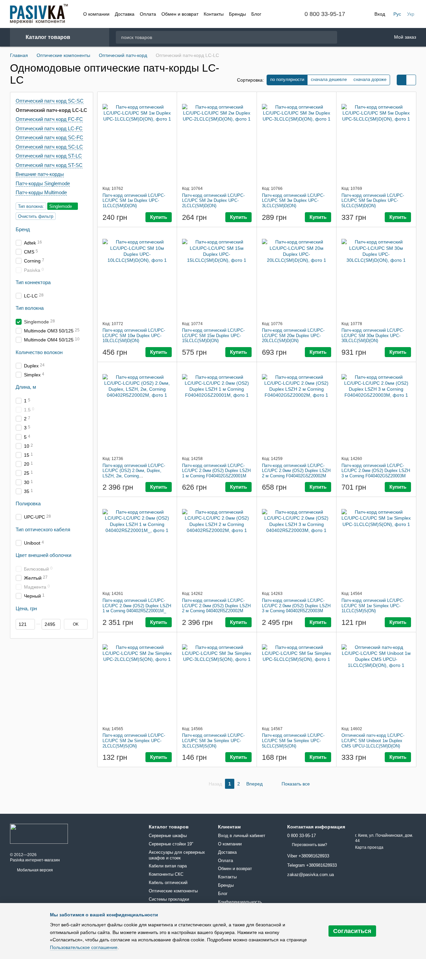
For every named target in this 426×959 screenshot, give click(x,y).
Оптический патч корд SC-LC (49, 146)
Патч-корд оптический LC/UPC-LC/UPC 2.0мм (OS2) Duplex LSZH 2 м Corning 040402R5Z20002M (216, 605)
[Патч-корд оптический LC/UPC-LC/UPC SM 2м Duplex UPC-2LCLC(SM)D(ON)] (217, 138)
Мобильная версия (34, 870)
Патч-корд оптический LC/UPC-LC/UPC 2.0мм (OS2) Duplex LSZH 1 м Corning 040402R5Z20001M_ (137, 605)
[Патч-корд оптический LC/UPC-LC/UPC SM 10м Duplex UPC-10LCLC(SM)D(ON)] (137, 273)
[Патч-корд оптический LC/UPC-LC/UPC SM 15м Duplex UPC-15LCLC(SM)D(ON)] (217, 273)
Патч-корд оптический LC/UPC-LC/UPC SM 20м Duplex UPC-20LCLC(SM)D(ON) (293, 335)
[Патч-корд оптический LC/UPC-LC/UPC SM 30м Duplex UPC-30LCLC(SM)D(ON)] (376, 273)
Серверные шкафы (168, 835)
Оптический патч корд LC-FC (49, 128)
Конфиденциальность (240, 901)
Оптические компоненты (173, 890)
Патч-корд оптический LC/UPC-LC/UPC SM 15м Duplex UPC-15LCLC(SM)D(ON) (213, 335)
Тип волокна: (31, 206)
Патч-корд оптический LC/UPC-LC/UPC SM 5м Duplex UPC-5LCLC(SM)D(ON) (372, 200)
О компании (96, 14)
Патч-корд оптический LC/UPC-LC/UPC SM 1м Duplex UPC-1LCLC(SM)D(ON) (134, 200)
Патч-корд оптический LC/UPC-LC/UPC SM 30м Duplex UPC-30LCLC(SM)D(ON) (372, 335)
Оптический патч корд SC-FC (49, 137)
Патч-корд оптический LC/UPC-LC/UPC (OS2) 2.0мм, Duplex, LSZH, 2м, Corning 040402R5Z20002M (134, 473)
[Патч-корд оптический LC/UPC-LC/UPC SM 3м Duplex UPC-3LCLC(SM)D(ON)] (296, 138)
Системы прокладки (169, 899)
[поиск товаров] (331, 37)
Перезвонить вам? (309, 844)
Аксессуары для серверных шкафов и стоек (177, 855)
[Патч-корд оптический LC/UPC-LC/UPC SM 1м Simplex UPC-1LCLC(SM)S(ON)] (376, 543)
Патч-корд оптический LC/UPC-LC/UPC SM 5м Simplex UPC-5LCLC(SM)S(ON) (293, 740)
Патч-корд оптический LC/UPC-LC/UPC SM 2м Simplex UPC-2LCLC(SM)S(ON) (134, 740)
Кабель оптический (168, 882)
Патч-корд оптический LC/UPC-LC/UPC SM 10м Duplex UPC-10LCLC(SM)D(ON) (134, 335)
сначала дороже (369, 79)
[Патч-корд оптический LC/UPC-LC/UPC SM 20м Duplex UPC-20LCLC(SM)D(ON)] (296, 273)
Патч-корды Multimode (41, 192)
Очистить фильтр (35, 216)
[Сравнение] (367, 37)
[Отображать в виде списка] (411, 80)
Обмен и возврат (179, 14)
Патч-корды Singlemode (43, 183)
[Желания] (350, 37)
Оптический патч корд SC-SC (50, 101)
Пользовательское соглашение (83, 947)
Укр (410, 14)
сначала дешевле (329, 79)
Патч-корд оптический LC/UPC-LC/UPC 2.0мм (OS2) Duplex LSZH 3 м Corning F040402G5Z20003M (375, 470)
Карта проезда (369, 847)
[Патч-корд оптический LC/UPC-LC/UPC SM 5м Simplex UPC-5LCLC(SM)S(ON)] (296, 678)
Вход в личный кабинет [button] (241, 835)
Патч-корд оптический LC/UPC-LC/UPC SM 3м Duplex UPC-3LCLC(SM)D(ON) (293, 200)
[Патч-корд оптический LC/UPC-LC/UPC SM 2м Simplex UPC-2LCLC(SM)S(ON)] (137, 678)
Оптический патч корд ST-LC (49, 156)
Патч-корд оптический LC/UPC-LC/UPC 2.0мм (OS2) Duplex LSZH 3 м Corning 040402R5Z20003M (296, 605)
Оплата (148, 14)
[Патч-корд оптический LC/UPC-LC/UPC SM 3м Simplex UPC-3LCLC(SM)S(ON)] (217, 678)
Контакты (214, 14)
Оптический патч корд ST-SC (49, 165)
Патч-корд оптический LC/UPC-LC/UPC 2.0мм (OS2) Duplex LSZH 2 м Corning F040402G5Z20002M (296, 470)
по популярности (287, 79)
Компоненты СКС (166, 874)
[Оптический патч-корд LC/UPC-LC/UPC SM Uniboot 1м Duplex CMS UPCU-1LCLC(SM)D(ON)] (376, 678)
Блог (256, 14)
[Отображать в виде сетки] (401, 80)
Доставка (124, 14)
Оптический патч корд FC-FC (49, 119)
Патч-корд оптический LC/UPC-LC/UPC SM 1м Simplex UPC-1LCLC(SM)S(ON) (372, 605)
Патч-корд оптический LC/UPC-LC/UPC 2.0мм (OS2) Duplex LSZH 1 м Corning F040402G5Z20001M (216, 470)
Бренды (237, 14)
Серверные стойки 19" (171, 843)
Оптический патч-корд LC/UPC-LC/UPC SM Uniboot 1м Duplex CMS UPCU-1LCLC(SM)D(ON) (372, 740)
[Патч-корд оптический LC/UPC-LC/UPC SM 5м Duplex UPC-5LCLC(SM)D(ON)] (376, 138)
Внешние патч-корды (40, 174)
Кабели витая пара (168, 865)
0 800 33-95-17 (325, 14)
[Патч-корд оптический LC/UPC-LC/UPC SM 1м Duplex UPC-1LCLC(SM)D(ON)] (137, 138)
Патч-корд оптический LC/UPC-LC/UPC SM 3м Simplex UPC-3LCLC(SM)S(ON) (213, 740)
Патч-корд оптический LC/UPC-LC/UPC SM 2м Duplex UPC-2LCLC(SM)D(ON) (213, 200)
